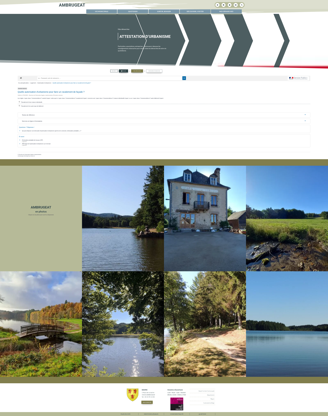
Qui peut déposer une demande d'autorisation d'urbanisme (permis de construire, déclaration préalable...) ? (51, 131)
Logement (33, 83)
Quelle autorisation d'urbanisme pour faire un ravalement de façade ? (72, 83)
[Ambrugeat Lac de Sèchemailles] (123, 376)
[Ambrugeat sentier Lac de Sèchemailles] (205, 376)
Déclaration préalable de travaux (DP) (32, 140)
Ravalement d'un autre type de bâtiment (32, 106)
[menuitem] (101, 11)
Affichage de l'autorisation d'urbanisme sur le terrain (36, 143)
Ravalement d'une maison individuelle (31, 102)
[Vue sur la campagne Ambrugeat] (287, 271)
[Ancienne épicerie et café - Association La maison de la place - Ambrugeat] (205, 271)
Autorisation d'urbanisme (44, 83)
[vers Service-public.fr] (298, 78)
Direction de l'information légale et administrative (30, 154)
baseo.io (33, 156)
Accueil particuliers (23, 83)
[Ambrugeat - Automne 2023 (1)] (41, 376)
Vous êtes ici (114, 70)
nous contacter (147, 402)
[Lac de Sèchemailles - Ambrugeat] (123, 271)
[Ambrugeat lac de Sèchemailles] (287, 376)
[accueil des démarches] (21, 77)
